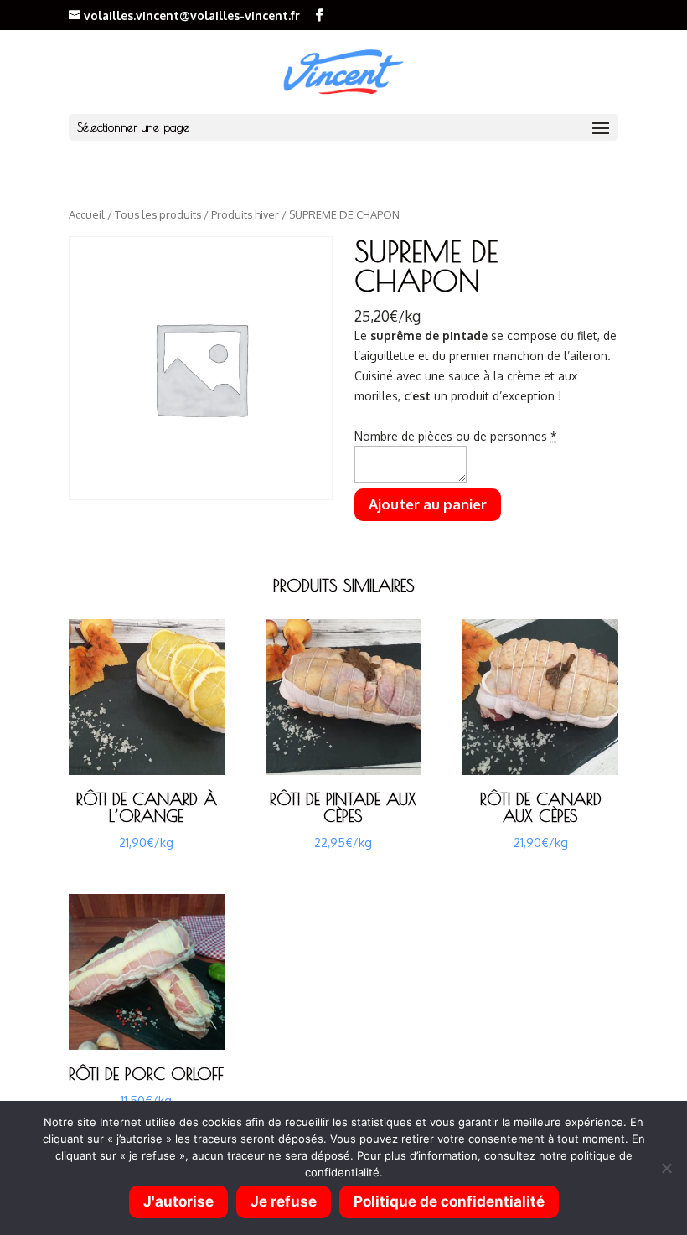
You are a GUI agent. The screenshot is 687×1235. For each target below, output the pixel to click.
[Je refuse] (666, 1168)
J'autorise (178, 1201)
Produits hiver (245, 214)
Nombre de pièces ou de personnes (455, 436)
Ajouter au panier (428, 504)
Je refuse (284, 1201)
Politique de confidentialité (449, 1201)
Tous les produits (158, 214)
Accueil (87, 214)
